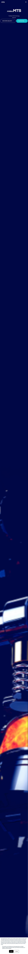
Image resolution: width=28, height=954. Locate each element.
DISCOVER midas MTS (7, 21)
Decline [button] (16, 951)
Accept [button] (11, 951)
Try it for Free (21, 21)
